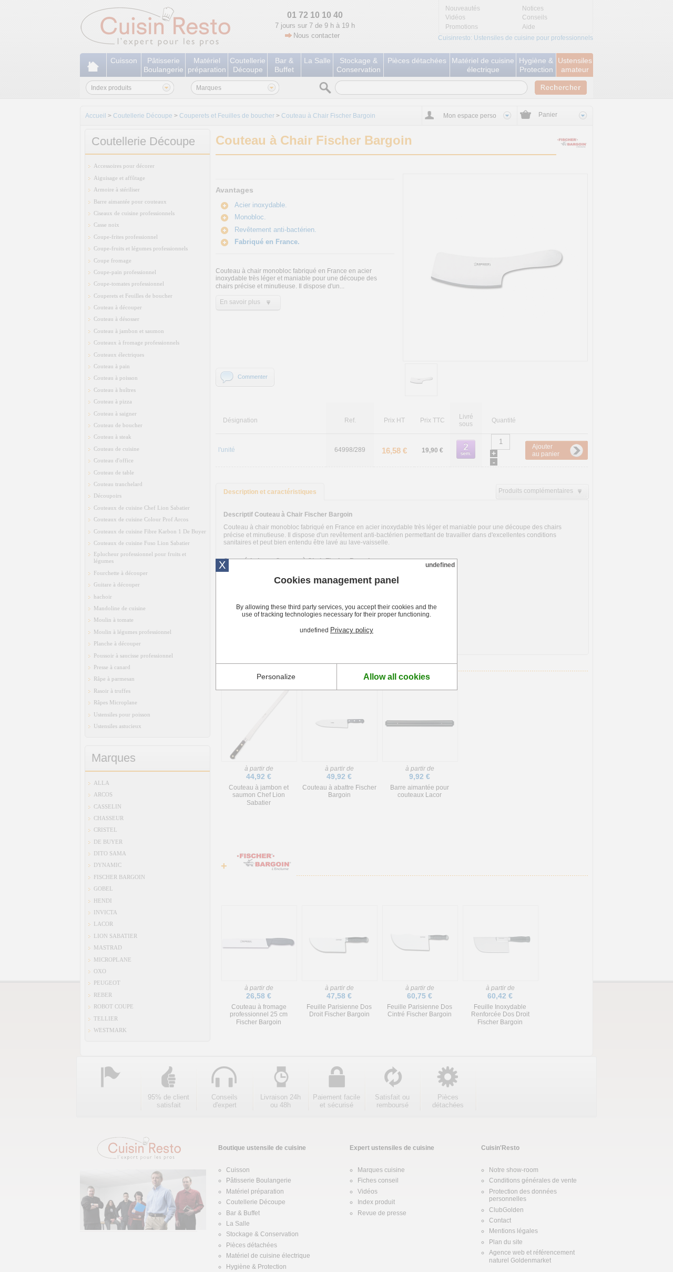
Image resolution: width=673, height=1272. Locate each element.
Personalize (276, 676)
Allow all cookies (396, 676)
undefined (440, 565)
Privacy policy (351, 630)
